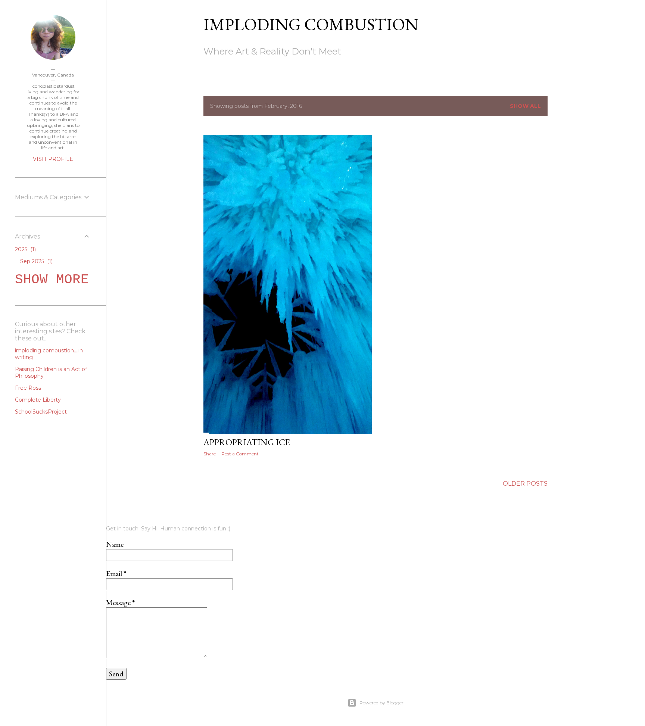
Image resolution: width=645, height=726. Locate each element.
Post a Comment (240, 454)
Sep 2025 (35, 261)
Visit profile (53, 159)
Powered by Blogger (381, 702)
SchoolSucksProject (41, 411)
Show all (525, 106)
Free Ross (28, 387)
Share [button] (209, 454)
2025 (24, 249)
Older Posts (525, 483)
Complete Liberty (38, 399)
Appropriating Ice (246, 442)
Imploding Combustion (310, 24)
